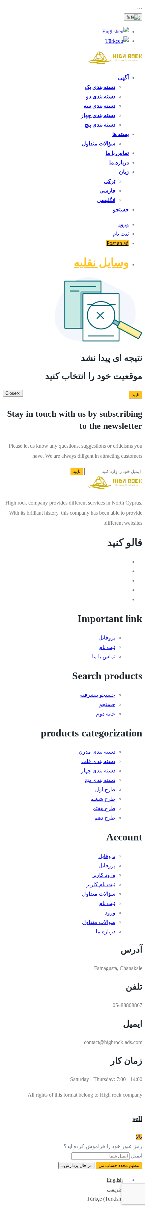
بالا (139, 1137)
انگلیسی (106, 200)
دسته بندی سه (99, 106)
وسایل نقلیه (101, 262)
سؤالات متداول (98, 143)
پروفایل (106, 638)
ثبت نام (121, 234)
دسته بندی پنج (100, 125)
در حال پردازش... (76, 1165)
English (110, 31)
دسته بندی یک (100, 87)
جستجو (121, 209)
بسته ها (120, 134)
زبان (124, 172)
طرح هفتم (103, 808)
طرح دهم (104, 818)
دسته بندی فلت (98, 761)
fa (128, 17)
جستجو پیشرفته (97, 695)
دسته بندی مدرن (97, 752)
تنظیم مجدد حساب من (119, 1165)
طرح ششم (102, 799)
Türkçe (112, 41)
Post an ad (117, 243)
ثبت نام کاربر (100, 884)
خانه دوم (105, 714)
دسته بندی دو (100, 96)
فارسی (107, 191)
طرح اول (105, 789)
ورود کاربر (103, 875)
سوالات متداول (98, 922)
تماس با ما (117, 153)
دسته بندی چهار (98, 115)
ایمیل (136, 1156)
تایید (136, 394)
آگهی (123, 77)
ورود (123, 224)
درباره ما (119, 162)
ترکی (109, 181)
